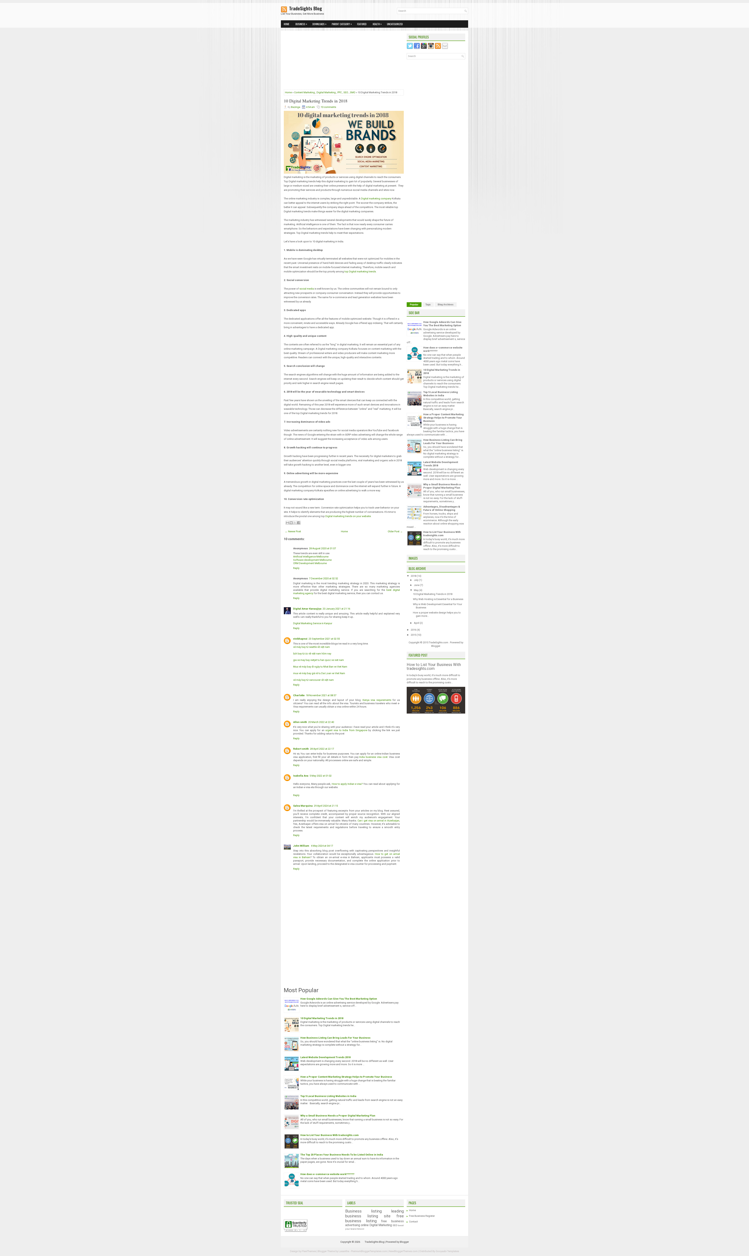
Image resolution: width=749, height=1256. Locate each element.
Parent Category (342, 24)
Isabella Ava (300, 775)
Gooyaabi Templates (447, 1251)
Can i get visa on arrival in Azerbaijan (378, 820)
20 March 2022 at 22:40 (321, 722)
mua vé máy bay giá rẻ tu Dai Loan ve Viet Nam (319, 673)
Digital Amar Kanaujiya (307, 608)
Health (377, 24)
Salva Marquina (303, 805)
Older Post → (395, 531)
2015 (414, 634)
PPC (339, 92)
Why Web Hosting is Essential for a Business (438, 599)
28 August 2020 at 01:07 (322, 548)
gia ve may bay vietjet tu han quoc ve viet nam (318, 660)
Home (286, 24)
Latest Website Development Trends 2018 (325, 1057)
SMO (352, 92)
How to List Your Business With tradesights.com (329, 1135)
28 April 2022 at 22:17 (322, 748)
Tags (428, 304)
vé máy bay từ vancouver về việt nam (313, 679)
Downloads (319, 24)
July (416, 580)
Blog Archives (445, 304)
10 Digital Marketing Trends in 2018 (315, 100)
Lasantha (344, 1251)
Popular (414, 304)
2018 (414, 575)
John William (301, 845)
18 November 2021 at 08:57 (321, 695)
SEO (345, 92)
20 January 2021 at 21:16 (336, 608)
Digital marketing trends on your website (348, 516)
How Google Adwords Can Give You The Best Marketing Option (338, 998)
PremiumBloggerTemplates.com (369, 1251)
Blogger (435, 645)
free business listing (374, 1218)
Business (301, 24)
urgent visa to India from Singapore (346, 730)
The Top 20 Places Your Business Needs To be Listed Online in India (341, 1154)
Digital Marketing (326, 92)
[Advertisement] (344, 61)
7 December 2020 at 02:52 (323, 578)
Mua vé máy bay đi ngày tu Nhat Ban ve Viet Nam (320, 666)
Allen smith (300, 722)
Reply (296, 568)
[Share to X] (295, 523)
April (417, 622)
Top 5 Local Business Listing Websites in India (328, 1096)
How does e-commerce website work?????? (327, 1174)
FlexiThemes (309, 1251)
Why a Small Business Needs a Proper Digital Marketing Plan (337, 1115)
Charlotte (299, 695)
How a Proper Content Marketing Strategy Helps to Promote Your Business (346, 1076)
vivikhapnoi (300, 638)
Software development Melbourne (312, 559)
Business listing (363, 1211)
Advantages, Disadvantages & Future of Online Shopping (441, 508)
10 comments (328, 107)
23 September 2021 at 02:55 (324, 638)
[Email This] (287, 523)
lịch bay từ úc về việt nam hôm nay (312, 653)
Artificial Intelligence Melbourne (310, 556)
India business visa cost (373, 757)
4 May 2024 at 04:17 (322, 845)
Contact (413, 1221)
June (417, 585)
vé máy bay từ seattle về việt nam (311, 646)
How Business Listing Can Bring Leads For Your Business (335, 1037)
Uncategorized (395, 24)
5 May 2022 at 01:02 (321, 775)
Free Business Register (422, 1215)
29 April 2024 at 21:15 (326, 805)
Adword (360, 1229)
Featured (362, 24)
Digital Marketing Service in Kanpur (312, 623)
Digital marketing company (375, 198)
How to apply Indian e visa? (347, 783)
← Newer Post (293, 531)
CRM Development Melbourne (310, 563)
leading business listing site (374, 1213)
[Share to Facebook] (299, 523)
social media (306, 288)
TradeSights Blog (301, 8)
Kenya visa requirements (377, 700)
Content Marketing (304, 92)
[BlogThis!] (291, 523)
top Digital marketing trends (360, 271)
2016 (414, 629)
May (416, 590)
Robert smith (301, 748)
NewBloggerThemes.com (403, 1251)
